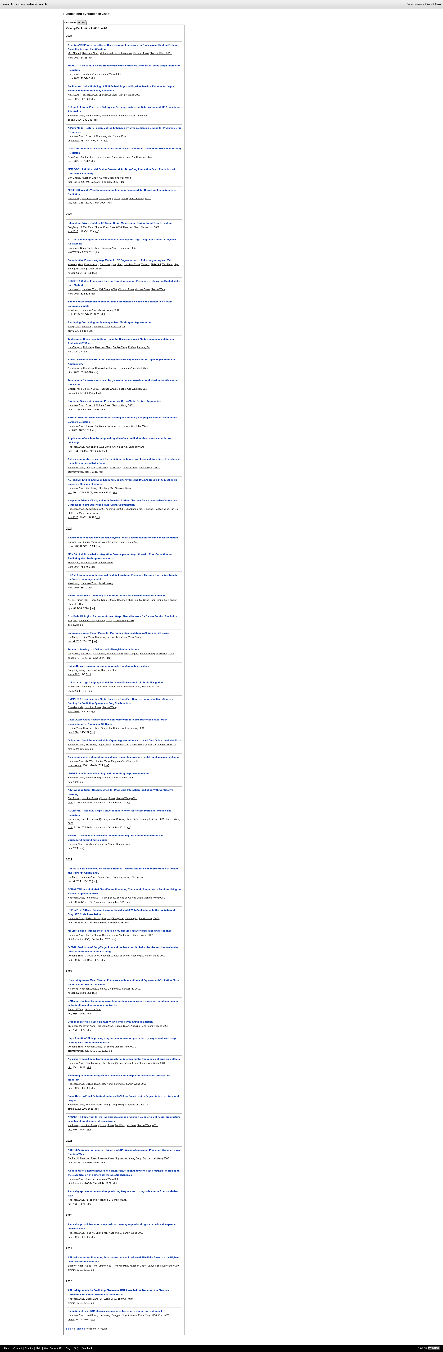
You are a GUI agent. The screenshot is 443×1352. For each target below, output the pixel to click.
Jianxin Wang (158, 289)
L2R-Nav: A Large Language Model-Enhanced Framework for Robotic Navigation (115, 682)
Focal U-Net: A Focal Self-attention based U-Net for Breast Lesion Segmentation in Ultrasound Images (123, 1098)
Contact (17, 1348)
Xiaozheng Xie (134, 508)
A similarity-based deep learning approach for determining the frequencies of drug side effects (124, 1059)
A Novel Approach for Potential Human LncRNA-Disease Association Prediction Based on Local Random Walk (124, 1152)
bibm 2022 (73, 1088)
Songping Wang (76, 670)
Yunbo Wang (118, 157)
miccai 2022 (74, 992)
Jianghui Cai (124, 388)
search (43, 4)
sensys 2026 (75, 119)
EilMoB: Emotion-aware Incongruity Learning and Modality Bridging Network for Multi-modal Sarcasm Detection (122, 419)
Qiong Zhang (103, 157)
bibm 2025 (73, 372)
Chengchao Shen (107, 94)
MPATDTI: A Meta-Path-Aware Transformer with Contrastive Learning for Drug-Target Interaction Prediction (124, 67)
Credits (29, 1348)
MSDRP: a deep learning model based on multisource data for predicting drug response (119, 930)
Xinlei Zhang (95, 227)
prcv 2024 (73, 732)
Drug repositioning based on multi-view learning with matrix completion (110, 1021)
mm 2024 (73, 748)
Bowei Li (90, 136)
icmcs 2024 (74, 674)
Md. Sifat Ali (74, 53)
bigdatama (73, 140)
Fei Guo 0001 (156, 819)
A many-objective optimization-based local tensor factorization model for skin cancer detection (124, 757)
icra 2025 (73, 231)
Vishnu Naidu (92, 115)
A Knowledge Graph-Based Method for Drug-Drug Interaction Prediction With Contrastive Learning (120, 791)
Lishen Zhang (140, 819)
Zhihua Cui (132, 542)
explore (20, 4)
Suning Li (122, 897)
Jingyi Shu (73, 653)
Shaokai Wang (123, 177)
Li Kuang (148, 508)
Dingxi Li (90, 467)
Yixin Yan (73, 1025)
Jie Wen (102, 542)
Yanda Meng (95, 268)
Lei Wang (105, 1315)
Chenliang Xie (103, 136)
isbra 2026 (73, 293)
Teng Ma (72, 620)
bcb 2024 (73, 624)
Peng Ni (105, 918)
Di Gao (132, 347)
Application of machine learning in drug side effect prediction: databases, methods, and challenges (120, 440)
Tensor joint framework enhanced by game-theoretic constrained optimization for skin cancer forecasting (123, 382)
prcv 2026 (73, 330)
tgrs (70, 608)
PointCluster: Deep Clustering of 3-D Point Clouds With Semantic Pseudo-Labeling (117, 595)
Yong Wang (93, 513)
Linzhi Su (162, 599)
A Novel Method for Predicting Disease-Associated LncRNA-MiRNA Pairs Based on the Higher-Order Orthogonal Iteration (123, 1259)
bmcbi (71, 1319)
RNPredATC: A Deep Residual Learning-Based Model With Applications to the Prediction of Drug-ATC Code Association (121, 912)
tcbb (70, 181)
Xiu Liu (71, 599)
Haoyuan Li (74, 74)
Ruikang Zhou (124, 819)
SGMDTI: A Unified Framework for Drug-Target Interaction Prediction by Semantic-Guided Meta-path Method (124, 283)
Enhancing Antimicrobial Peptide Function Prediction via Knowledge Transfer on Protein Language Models (120, 303)
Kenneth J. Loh (127, 115)
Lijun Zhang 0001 (134, 728)
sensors (72, 657)
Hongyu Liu (74, 326)
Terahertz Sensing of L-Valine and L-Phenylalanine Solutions (104, 649)
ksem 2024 (74, 690)
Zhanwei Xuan (106, 1158)
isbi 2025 (73, 351)
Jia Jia (138, 599)
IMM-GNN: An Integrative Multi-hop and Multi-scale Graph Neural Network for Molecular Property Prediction (125, 150)
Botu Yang (107, 1083)
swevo (71, 393)
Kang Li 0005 (108, 599)
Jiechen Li (73, 1158)
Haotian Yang (162, 508)
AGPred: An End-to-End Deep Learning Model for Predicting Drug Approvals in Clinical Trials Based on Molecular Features (122, 481)
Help (38, 1348)
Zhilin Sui (156, 264)
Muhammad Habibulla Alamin (116, 53)
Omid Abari (143, 115)
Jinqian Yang (75, 388)
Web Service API (53, 1348)
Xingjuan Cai (139, 388)
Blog (67, 1348)
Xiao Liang (73, 94)
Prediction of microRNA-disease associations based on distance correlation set (115, 1311)
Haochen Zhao (90, 53)
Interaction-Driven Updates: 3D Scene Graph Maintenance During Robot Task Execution (120, 223)
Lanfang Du (143, 347)
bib (69, 1013)
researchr (7, 4)
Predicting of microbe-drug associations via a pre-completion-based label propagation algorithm (119, 1077)
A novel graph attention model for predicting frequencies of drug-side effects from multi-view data (123, 1193)
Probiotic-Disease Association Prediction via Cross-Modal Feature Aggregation (114, 401)
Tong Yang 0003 (127, 248)
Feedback (87, 1348)
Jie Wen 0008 (90, 388)
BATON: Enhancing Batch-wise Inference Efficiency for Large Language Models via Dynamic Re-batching (122, 241)
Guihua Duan (120, 136)
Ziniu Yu (101, 988)
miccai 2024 (74, 881)
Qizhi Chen (93, 248)
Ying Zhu (117, 264)
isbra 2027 (73, 57)
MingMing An (131, 653)
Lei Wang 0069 (161, 1158)
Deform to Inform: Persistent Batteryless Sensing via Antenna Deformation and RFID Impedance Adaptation (124, 109)
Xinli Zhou (85, 653)
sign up (81, 1328)
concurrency (74, 765)
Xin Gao (131, 1125)
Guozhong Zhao (165, 653)
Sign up (438, 4)
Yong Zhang (135, 637)
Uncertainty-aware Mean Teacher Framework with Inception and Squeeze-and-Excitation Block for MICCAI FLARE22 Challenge (123, 982)
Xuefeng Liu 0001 (115, 508)
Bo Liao (147, 1158)
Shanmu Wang (109, 115)
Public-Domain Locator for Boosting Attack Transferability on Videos (108, 666)
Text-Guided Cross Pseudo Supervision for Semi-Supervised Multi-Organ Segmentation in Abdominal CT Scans (121, 341)
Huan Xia (95, 599)
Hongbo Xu (128, 426)
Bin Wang (120, 1125)
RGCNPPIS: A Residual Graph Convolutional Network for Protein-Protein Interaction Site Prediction (119, 812)
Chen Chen (101, 686)
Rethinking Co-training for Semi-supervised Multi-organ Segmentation (109, 322)
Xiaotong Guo (75, 264)
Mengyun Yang (87, 1025)
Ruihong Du (91, 897)
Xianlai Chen (87, 157)
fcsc (70, 451)
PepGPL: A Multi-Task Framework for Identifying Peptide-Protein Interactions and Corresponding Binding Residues (116, 837)
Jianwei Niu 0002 (150, 227)
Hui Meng (81, 268)
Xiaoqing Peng (138, 1025)
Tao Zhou (167, 264)
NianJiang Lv (118, 326)
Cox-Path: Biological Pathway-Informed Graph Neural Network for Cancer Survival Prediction (122, 616)
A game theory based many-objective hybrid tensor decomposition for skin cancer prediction (123, 537)
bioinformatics (75, 471)
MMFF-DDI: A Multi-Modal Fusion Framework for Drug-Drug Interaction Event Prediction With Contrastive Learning (122, 171)
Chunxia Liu (132, 761)
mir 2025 (73, 430)
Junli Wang (143, 368)
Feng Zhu (137, 1063)
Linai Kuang (91, 1298)
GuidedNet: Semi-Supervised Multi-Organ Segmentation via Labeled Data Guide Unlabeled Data (124, 740)
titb (69, 202)
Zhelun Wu (164, 1315)
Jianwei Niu (91, 1104)
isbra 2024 (73, 566)
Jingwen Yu (121, 1158)
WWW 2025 (74, 252)
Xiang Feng (135, 1158)
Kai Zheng (124, 955)
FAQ (76, 1348)
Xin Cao (79, 604)
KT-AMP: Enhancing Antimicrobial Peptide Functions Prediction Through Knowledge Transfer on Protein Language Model (123, 577)
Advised (81, 22)
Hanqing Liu (93, 670)
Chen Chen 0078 (112, 227)
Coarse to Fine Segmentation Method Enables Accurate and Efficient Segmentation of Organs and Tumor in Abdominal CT (123, 870)
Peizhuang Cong (77, 248)
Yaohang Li (131, 918)
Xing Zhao (73, 157)
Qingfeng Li (87, 686)
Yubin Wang (141, 426)
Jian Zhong (74, 177)
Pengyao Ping (120, 1265)
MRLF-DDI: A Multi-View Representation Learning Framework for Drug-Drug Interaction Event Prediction (122, 192)
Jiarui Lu (115, 426)
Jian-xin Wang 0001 (161, 53)
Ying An (131, 157)
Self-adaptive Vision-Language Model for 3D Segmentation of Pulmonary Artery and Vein (120, 260)
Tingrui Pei (151, 1315)
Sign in (429, 4)
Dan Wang (105, 264)
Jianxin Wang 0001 (108, 310)
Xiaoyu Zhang (93, 777)
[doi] (90, 57)
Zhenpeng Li (138, 877)
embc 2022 (74, 1108)
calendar (32, 4)
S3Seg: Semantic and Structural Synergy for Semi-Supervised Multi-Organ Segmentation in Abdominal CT (121, 361)
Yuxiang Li (73, 562)
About (7, 1348)
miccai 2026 (74, 272)
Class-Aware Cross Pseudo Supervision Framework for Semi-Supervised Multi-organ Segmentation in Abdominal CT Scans (117, 721)
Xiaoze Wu (74, 686)
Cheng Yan (117, 918)
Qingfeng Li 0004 (77, 227)
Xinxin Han (82, 599)
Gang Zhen (149, 599)
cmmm (71, 1269)
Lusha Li (113, 368)
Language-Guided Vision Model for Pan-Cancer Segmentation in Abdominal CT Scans (118, 633)
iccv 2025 (73, 517)
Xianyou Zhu (154, 1265)
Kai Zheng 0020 (108, 289)
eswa (71, 546)
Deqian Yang (91, 264)
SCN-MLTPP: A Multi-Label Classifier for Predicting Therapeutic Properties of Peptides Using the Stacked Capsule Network (124, 891)
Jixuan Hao (99, 653)
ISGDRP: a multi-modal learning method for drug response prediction (109, 773)
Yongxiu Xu (91, 426)
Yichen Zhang (147, 653)
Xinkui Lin (104, 426)
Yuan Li (145, 264)
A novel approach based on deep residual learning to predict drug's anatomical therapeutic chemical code (122, 1226)
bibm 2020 (73, 1237)
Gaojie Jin (106, 728)
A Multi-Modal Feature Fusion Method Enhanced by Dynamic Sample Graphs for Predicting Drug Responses (125, 129)
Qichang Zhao (141, 53)
